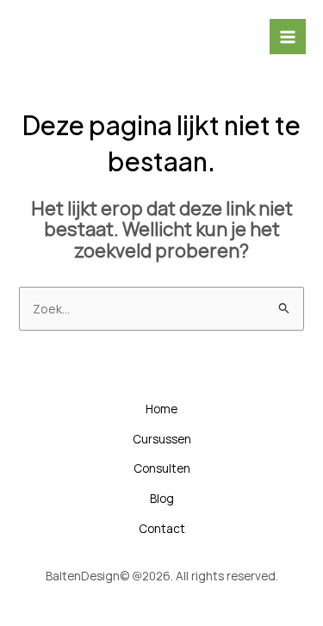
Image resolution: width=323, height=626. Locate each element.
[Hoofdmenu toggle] (288, 37)
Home (161, 408)
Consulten (162, 468)
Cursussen (162, 439)
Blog (162, 498)
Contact (162, 528)
